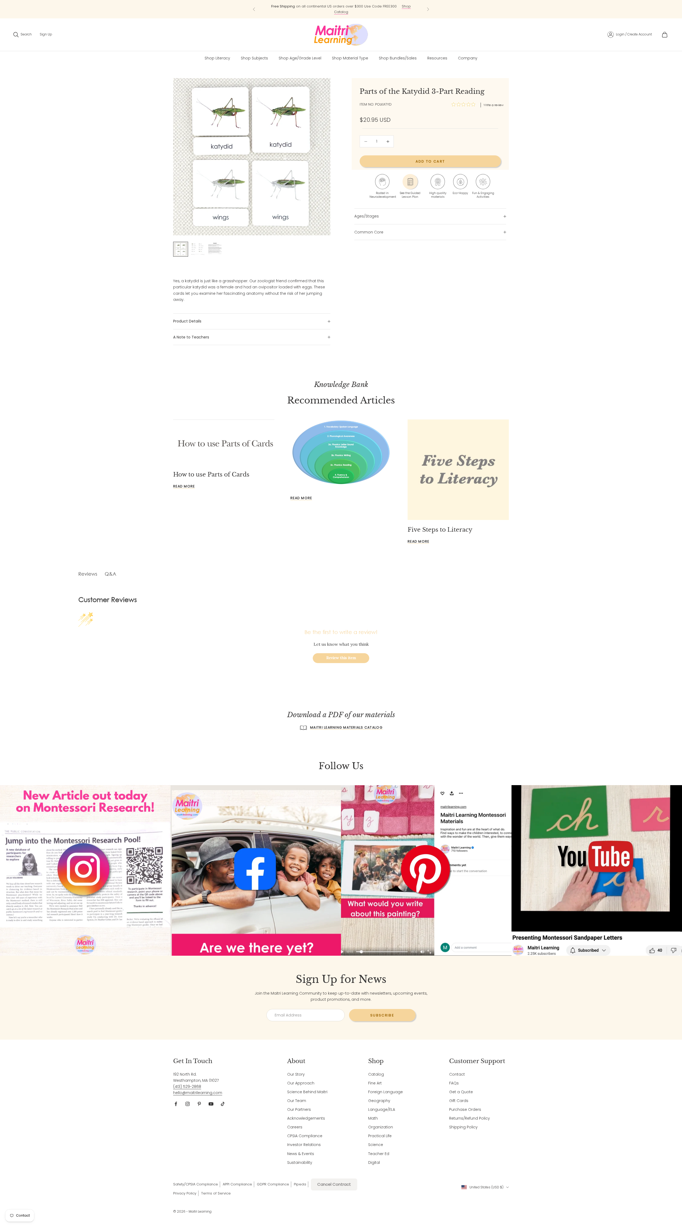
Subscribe (382, 1015)
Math (373, 1118)
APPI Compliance (237, 1184)
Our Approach (300, 1083)
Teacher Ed (378, 1153)
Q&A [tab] (110, 574)
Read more (184, 486)
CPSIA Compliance (304, 1136)
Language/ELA (381, 1109)
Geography (379, 1100)
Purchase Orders (465, 1109)
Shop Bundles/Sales (398, 58)
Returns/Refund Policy (469, 1118)
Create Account (639, 34)
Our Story (296, 1074)
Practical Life (380, 1136)
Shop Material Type (350, 58)
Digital (374, 1162)
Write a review (494, 105)
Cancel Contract (334, 1184)
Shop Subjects (254, 58)
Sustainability (299, 1162)
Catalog (376, 1074)
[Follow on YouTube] (211, 1104)
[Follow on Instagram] (187, 1104)
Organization (380, 1127)
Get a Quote (461, 1092)
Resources (437, 58)
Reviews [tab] (87, 574)
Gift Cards (458, 1100)
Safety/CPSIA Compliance (195, 1184)
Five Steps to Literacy (440, 529)
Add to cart (430, 161)
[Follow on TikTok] (222, 1104)
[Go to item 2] (197, 249)
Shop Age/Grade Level (300, 58)
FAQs (454, 1083)
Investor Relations (304, 1144)
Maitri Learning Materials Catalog (346, 727)
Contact (457, 1074)
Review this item (341, 657)
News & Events (300, 1153)
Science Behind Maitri (307, 1092)
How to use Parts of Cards (211, 474)
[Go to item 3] (214, 248)
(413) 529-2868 (187, 1086)
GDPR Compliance (273, 1184)
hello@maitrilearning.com (197, 1092)
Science (375, 1144)
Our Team (296, 1100)
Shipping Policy (463, 1127)
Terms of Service (216, 1193)
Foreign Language (385, 1092)
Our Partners (299, 1109)
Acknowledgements (306, 1118)
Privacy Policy (184, 1193)
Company (467, 58)
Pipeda (300, 1184)
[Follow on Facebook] (175, 1104)
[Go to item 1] (180, 249)
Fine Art (375, 1083)
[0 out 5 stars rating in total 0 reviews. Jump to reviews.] (465, 104)
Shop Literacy (217, 58)
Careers (294, 1127)
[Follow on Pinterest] (199, 1104)
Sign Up (46, 34)
